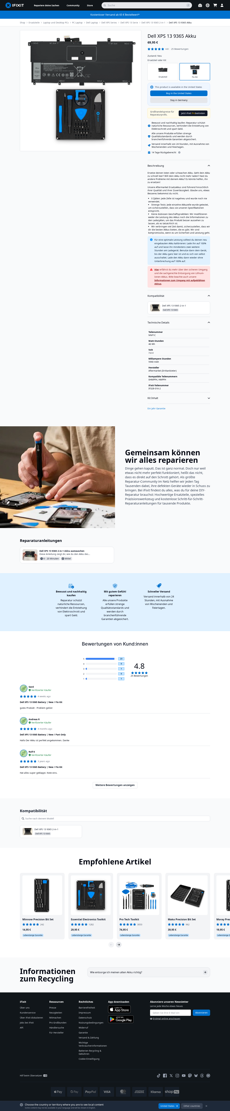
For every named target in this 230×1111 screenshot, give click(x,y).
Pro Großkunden (57, 1022)
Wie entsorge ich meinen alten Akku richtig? (116, 972)
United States (167, 1105)
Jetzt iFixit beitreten (193, 113)
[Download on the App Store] (119, 1009)
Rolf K (32, 751)
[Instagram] (177, 1075)
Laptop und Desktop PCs (56, 22)
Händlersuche (56, 1027)
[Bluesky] (196, 1075)
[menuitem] (46, 5)
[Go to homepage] (15, 5)
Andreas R (34, 719)
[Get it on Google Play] (120, 1019)
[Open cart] (215, 5)
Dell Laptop (92, 22)
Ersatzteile (34, 22)
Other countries (192, 1105)
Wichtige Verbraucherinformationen (93, 1044)
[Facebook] (165, 1075)
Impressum (85, 1012)
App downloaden (118, 1001)
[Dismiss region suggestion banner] (206, 1106)
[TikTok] (159, 1075)
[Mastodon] (190, 1075)
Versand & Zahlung (89, 1037)
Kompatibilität (156, 296)
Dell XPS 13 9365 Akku (180, 22)
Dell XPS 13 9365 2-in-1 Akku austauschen (61, 550)
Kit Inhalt (153, 398)
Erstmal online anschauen (166, 1018)
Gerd (31, 686)
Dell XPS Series (109, 22)
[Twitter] (171, 1075)
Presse (52, 1007)
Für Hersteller (56, 1032)
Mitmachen (55, 1017)
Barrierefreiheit (87, 1007)
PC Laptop (77, 22)
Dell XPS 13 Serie (129, 22)
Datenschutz (85, 1017)
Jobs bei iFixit (27, 1022)
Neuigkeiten (55, 1012)
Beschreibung (156, 165)
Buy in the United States (179, 93)
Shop (22, 22)
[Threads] (202, 1075)
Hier (156, 269)
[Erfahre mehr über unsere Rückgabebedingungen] (179, 152)
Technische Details (158, 322)
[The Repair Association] (208, 1075)
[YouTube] (184, 1075)
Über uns (25, 1007)
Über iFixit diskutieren (31, 1017)
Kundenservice (28, 1012)
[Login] (222, 5)
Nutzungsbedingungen (91, 1022)
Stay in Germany (178, 100)
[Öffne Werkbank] (200, 5)
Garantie (83, 1032)
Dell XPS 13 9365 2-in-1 (153, 22)
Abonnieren (201, 1012)
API (21, 1027)
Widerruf (83, 1027)
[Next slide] (119, 944)
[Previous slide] (111, 944)
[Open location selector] (207, 5)
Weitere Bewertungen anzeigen (115, 785)
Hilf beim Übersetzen (31, 1075)
